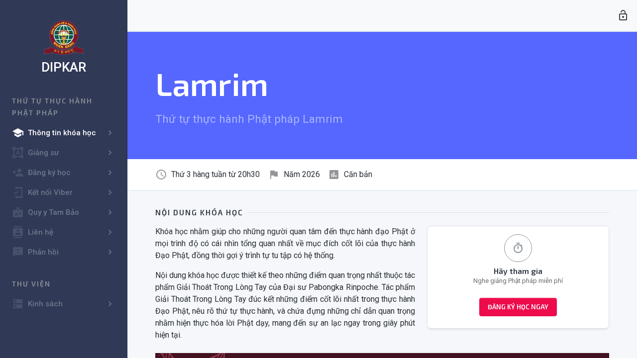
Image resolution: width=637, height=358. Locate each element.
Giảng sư (35, 153)
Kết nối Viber (42, 192)
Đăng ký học (41, 173)
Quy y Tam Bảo (45, 212)
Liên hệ (32, 232)
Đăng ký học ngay (518, 307)
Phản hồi (35, 252)
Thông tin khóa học (54, 133)
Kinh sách (37, 304)
